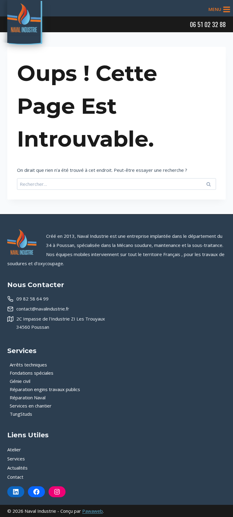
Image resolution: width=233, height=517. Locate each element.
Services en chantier (31, 406)
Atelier (14, 449)
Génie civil (20, 381)
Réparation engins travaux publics (45, 389)
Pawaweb (92, 511)
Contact (15, 477)
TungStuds (21, 414)
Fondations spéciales (31, 373)
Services (16, 459)
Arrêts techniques (28, 365)
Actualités (17, 468)
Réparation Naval (28, 397)
